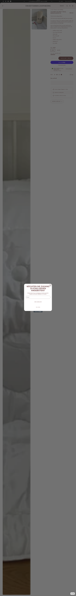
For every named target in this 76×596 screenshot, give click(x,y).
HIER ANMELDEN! (38, 302)
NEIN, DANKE (38, 307)
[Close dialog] (50, 285)
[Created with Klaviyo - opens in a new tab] (38, 311)
